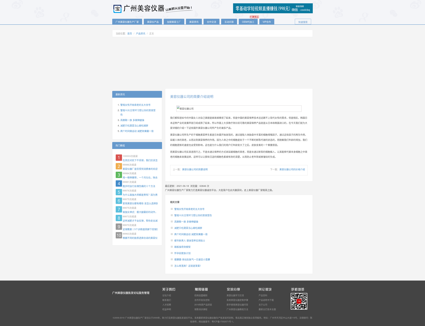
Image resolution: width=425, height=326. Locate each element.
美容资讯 (194, 21)
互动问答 (229, 21)
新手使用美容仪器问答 (237, 304)
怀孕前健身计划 (182, 253)
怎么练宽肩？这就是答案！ (188, 265)
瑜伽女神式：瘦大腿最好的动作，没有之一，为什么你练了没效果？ (140, 212)
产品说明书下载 (266, 299)
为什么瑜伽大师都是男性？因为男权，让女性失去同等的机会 (140, 194)
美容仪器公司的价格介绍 (292, 169)
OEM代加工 (248, 21)
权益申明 (166, 309)
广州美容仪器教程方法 (237, 309)
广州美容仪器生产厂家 (127, 21)
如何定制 (229, 317)
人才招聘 (166, 304)
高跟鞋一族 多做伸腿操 (186, 221)
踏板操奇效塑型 (182, 246)
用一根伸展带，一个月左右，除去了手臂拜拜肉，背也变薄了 (140, 177)
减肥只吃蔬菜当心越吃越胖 (188, 227)
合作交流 (211, 21)
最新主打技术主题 (267, 309)
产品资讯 (140, 33)
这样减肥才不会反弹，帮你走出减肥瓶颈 (140, 220)
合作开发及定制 (202, 299)
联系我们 (166, 299)
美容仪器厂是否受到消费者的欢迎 (140, 168)
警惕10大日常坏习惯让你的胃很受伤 (193, 215)
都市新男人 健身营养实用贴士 (189, 240)
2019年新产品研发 (203, 304)
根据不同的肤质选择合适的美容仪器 (140, 237)
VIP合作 (267, 21)
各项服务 (257, 317)
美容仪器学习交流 (235, 295)
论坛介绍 (166, 295)
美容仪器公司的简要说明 (195, 169)
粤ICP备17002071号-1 (222, 321)
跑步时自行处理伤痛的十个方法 (139, 186)
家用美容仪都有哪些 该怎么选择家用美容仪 (140, 203)
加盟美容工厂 (174, 21)
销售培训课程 (200, 309)
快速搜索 (303, 22)
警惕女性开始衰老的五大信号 (189, 209)
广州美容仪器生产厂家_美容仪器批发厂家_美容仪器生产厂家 (153, 9)
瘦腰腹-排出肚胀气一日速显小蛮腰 (192, 259)
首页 (129, 33)
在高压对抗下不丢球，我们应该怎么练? (140, 160)
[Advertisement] (212, 62)
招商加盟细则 (200, 295)
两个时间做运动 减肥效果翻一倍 (191, 234)
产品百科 (263, 295)
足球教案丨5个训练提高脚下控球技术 (140, 229)
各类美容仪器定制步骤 (237, 299)
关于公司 (263, 304)
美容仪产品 (153, 21)
